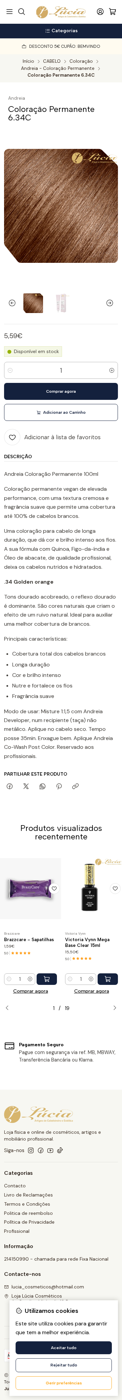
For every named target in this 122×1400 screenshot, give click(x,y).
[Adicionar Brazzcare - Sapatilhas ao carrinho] (47, 979)
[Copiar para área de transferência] (75, 787)
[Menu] (9, 12)
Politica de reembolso (28, 1213)
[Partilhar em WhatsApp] (42, 787)
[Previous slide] (9, 303)
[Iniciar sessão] (100, 12)
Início (28, 61)
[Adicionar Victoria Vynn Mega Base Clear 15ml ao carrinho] (108, 979)
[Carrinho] (112, 12)
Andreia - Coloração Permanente (58, 68)
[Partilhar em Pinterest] (59, 787)
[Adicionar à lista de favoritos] (54, 888)
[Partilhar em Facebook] (9, 787)
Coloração (81, 61)
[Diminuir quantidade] (10, 370)
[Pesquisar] (21, 12)
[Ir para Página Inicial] (61, 12)
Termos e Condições (27, 1204)
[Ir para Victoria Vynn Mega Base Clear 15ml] (91, 888)
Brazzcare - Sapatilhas (29, 939)
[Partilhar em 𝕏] (26, 787)
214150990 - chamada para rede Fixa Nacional (56, 1259)
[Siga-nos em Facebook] (40, 1150)
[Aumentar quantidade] (112, 370)
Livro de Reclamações (28, 1195)
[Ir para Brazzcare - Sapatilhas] (30, 888)
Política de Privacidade (29, 1222)
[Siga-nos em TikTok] (60, 1150)
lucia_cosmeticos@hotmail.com (48, 1287)
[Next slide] (113, 303)
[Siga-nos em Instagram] (30, 1150)
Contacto (15, 1186)
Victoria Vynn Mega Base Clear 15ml (87, 942)
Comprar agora (30, 991)
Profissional (16, 1231)
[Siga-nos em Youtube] (50, 1150)
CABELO (52, 61)
